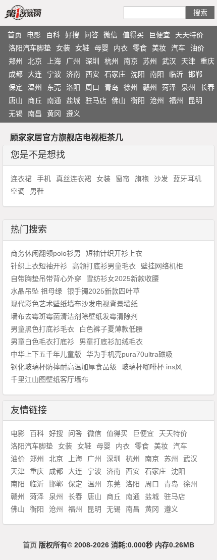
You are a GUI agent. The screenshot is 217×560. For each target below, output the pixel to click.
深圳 (92, 61)
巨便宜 (159, 35)
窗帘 (123, 179)
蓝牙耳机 (187, 179)
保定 (16, 87)
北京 (35, 61)
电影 (34, 35)
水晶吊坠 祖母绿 (36, 291)
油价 (197, 48)
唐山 (16, 100)
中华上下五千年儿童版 (46, 354)
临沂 (176, 74)
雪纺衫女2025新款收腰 (122, 278)
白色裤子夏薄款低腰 (111, 329)
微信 (110, 35)
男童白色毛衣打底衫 (42, 342)
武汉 (169, 61)
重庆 (207, 61)
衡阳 (138, 100)
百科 (53, 35)
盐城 (73, 100)
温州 (35, 87)
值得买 (133, 35)
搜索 (200, 13)
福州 (176, 100)
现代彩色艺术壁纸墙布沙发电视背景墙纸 (74, 304)
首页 (15, 35)
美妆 (159, 48)
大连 (35, 74)
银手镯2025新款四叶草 (103, 291)
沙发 (161, 179)
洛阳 (73, 87)
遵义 (73, 113)
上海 (54, 61)
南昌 (35, 113)
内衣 (121, 48)
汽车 (178, 48)
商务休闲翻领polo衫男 (46, 253)
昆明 (195, 100)
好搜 (72, 35)
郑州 (16, 61)
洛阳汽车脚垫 (30, 48)
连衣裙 (21, 179)
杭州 (111, 61)
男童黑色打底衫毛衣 (42, 329)
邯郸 (195, 74)
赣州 (150, 87)
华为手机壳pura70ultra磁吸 (129, 354)
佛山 (119, 100)
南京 (131, 61)
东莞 (54, 87)
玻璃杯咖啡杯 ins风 (152, 367)
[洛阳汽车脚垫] (34, 12)
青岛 (111, 87)
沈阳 (138, 74)
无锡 (16, 113)
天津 (188, 61)
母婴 (101, 48)
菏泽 (169, 87)
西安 (92, 74)
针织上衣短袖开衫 (39, 266)
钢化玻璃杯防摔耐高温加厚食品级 (64, 367)
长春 (207, 87)
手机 (44, 179)
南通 (54, 100)
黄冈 (54, 113)
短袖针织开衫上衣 (114, 253)
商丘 (35, 100)
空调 (18, 191)
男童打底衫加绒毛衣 (111, 342)
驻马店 (95, 100)
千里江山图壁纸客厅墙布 (49, 379)
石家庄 (115, 74)
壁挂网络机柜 (162, 266)
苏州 (150, 61)
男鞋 (37, 191)
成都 (16, 74)
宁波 (54, 74)
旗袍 (142, 179)
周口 (92, 87)
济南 (73, 74)
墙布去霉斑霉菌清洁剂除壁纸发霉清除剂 (74, 316)
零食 (140, 48)
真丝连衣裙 (73, 179)
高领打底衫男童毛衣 (104, 266)
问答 (91, 35)
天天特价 (189, 35)
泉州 (188, 87)
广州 (73, 61)
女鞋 (82, 48)
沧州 (157, 100)
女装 (63, 48)
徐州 (131, 87)
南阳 (157, 74)
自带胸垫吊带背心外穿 (46, 278)
